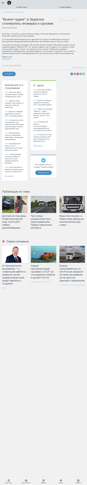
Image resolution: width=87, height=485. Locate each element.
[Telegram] (83, 74)
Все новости (9, 176)
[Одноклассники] (74, 74)
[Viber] (77, 74)
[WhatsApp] (80, 74)
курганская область (15, 65)
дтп (3, 65)
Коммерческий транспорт (41, 282)
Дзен (4, 288)
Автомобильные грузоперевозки (71, 285)
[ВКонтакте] (71, 74)
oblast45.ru (6, 59)
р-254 (6, 65)
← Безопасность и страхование (13, 12)
